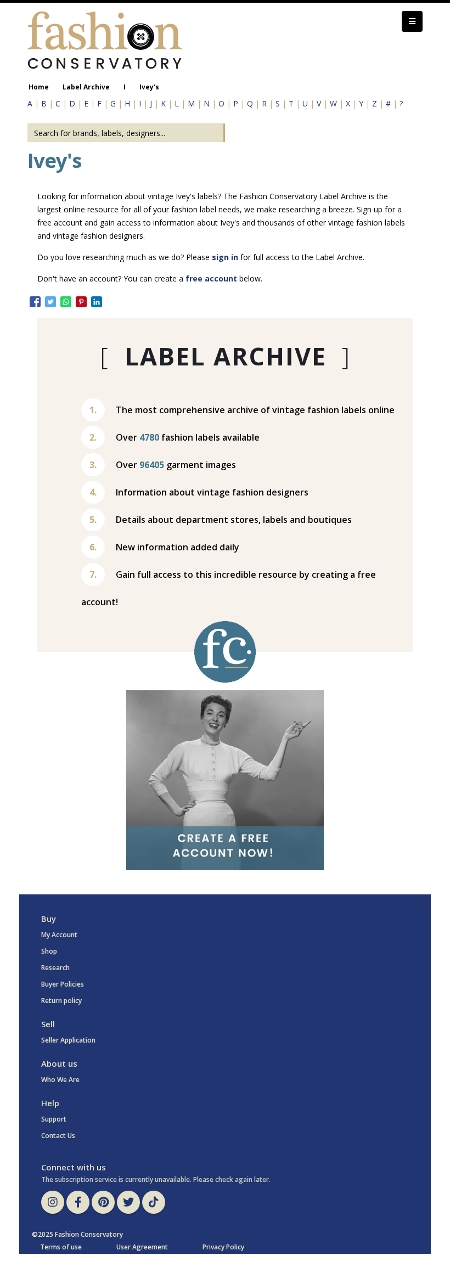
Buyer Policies (62, 984)
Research (55, 967)
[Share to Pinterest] (81, 301)
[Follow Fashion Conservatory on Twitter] (128, 1202)
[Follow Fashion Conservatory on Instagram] (52, 1202)
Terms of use (61, 1247)
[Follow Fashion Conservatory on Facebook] (77, 1202)
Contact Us (58, 1135)
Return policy (61, 1000)
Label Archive (86, 86)
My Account (59, 934)
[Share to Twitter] (50, 301)
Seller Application (68, 1040)
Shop (49, 951)
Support (53, 1119)
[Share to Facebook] (35, 301)
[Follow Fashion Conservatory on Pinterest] (103, 1202)
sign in (225, 257)
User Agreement (142, 1247)
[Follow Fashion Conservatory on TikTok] (153, 1202)
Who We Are (60, 1079)
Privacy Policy (223, 1247)
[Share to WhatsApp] (65, 301)
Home (39, 86)
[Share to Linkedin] (96, 301)
